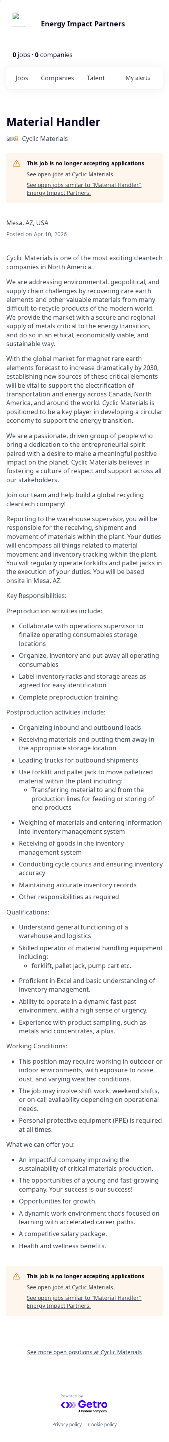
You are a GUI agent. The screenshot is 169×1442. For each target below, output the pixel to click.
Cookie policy (102, 1424)
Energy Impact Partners (83, 23)
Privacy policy (67, 1424)
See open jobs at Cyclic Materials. (71, 174)
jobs (22, 78)
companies (57, 78)
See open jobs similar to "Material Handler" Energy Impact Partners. (84, 188)
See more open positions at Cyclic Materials (84, 1352)
